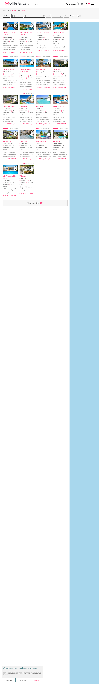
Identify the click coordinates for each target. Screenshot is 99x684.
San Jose (23, 178)
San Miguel (40, 72)
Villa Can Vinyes (8, 69)
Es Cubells (40, 108)
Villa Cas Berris (58, 106)
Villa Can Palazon (59, 33)
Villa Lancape (7, 141)
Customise (9, 680)
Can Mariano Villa (9, 106)
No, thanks (22, 680)
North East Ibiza (8, 143)
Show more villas (35, 203)
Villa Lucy (23, 176)
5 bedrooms (57, 37)
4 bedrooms (7, 39)
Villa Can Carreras (42, 33)
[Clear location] (44, 16)
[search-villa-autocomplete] (78, 4)
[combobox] (35, 15)
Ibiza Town (57, 35)
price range (58, 16)
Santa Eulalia (8, 37)
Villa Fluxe (23, 106)
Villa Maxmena (41, 69)
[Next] (15, 26)
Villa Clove (56, 69)
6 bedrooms (7, 110)
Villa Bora (39, 106)
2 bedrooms (7, 182)
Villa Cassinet (41, 141)
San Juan (40, 35)
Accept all (36, 680)
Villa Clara (23, 141)
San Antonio (24, 37)
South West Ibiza (9, 72)
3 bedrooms (24, 39)
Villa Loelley (57, 141)
